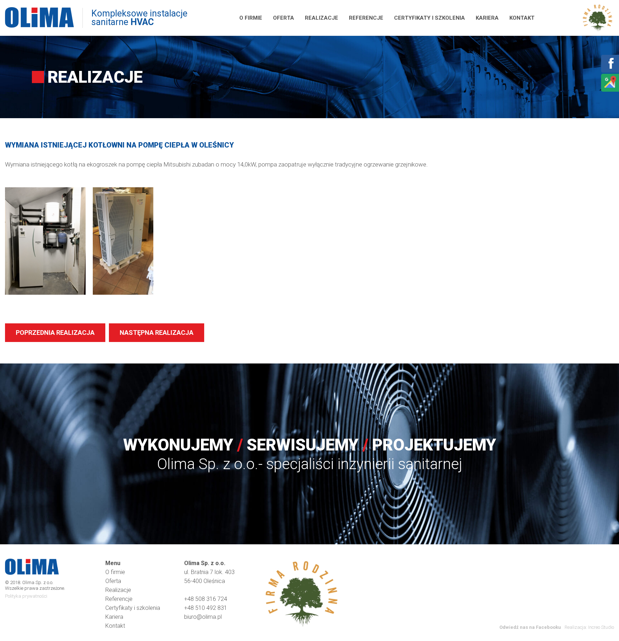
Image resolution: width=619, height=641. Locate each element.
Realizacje (321, 18)
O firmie (250, 18)
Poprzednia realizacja (55, 332)
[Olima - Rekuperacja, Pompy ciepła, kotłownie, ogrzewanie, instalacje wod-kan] (39, 18)
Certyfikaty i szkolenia (429, 18)
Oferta (283, 18)
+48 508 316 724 (205, 599)
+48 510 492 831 (205, 607)
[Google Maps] (609, 87)
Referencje (366, 18)
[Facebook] (609, 68)
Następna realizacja (156, 332)
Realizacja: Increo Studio (589, 627)
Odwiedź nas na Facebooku (530, 627)
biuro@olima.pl (203, 616)
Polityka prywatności (26, 596)
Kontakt (521, 18)
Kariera (487, 18)
